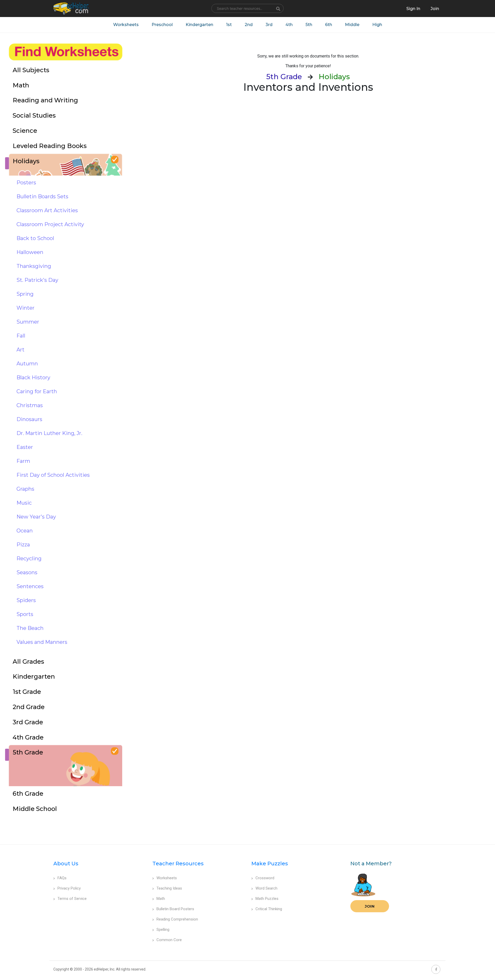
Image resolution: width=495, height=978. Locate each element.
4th (289, 24)
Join (370, 906)
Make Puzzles (269, 863)
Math (160, 898)
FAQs (62, 878)
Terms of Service (72, 898)
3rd (269, 24)
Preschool (162, 24)
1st (229, 24)
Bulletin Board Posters (175, 909)
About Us (65, 863)
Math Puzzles (266, 898)
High (377, 24)
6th (328, 24)
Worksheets (126, 24)
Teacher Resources (178, 863)
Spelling (162, 929)
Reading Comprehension (177, 919)
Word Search (266, 888)
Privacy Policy (69, 888)
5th (309, 24)
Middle (352, 24)
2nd (249, 24)
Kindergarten (199, 24)
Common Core (169, 940)
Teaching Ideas (169, 888)
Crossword (264, 878)
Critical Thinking (268, 909)
